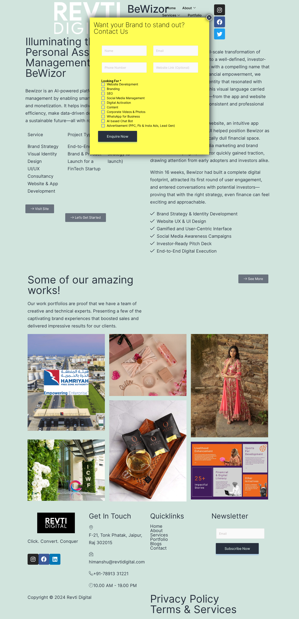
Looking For (111, 81)
